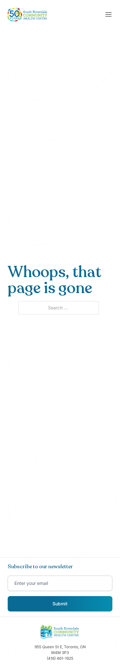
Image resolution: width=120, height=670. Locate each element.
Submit (60, 603)
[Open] (108, 14)
